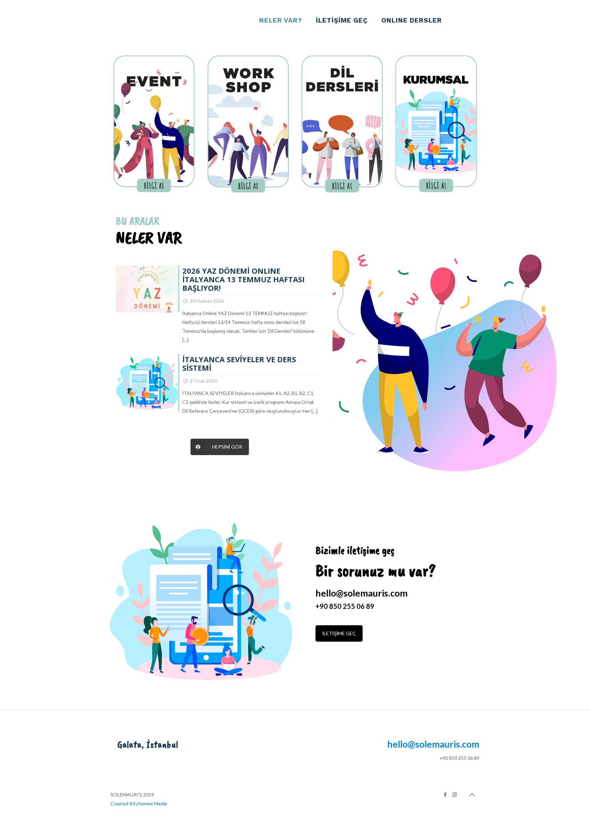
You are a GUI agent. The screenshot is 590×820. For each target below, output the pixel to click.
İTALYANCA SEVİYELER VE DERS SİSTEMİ (239, 363)
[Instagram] (454, 794)
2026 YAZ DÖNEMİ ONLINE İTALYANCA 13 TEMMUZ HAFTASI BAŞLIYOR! (243, 279)
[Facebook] (445, 794)
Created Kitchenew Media (139, 803)
